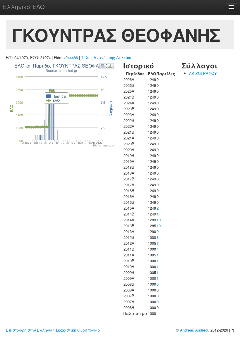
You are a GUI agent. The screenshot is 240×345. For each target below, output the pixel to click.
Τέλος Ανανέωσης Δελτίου (106, 57)
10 (159, 219)
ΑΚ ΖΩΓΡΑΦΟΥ (203, 73)
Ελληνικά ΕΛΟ (24, 6)
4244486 (71, 57)
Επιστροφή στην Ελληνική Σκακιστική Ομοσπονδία (53, 330)
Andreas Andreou (194, 330)
